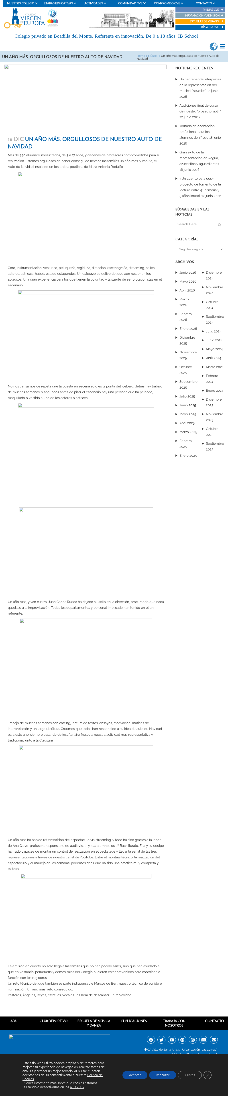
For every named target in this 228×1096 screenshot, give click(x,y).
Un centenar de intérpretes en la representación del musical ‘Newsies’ (200, 85)
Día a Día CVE (210, 27)
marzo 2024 (215, 367)
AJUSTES (77, 1087)
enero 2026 (188, 329)
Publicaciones (134, 1021)
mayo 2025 (187, 414)
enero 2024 (214, 391)
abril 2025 (187, 423)
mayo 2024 (214, 349)
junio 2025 (187, 405)
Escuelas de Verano (204, 21)
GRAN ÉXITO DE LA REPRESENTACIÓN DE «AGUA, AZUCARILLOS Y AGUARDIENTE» (199, 158)
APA (13, 1021)
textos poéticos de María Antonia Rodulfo (91, 167)
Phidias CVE (212, 9)
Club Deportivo (54, 1021)
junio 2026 (187, 273)
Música (152, 55)
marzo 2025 (188, 432)
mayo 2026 (187, 281)
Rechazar (162, 1075)
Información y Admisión (202, 15)
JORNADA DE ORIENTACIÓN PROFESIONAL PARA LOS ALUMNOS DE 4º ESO (197, 132)
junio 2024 (214, 340)
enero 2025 (188, 456)
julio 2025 (187, 396)
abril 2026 (187, 290)
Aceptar (135, 1075)
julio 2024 (213, 331)
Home (141, 55)
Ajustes (190, 1075)
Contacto (214, 1021)
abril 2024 (213, 358)
